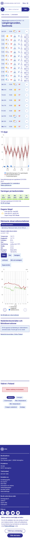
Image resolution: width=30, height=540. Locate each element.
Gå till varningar (5, 203)
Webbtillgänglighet (6, 487)
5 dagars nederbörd (11, 407)
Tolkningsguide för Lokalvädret (10, 183)
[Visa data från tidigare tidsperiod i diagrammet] (4, 310)
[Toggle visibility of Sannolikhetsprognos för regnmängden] (16, 173)
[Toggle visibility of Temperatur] (13, 307)
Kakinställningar (5, 491)
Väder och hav (5, 14)
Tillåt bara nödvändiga (15, 531)
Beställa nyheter (5, 489)
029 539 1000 (4, 474)
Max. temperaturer (20, 400)
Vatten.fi (3, 500)
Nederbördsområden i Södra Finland (11, 334)
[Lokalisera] (2, 9)
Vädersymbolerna (6, 185)
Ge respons (4, 481)
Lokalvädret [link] (14, 14)
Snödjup (22, 407)
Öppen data (4, 502)
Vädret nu (11, 397)
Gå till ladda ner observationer (10, 315)
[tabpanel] (15, 290)
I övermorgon (8, 400)
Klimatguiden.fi (5, 499)
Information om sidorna (7, 485)
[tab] (4, 255)
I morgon (19, 397)
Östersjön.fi (4, 504)
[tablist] (15, 260)
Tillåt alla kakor (15, 535)
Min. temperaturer (15, 404)
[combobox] (14, 9)
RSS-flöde (3, 483)
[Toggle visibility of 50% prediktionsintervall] (12, 174)
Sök (25, 9)
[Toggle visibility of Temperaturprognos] (10, 176)
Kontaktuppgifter (5, 480)
